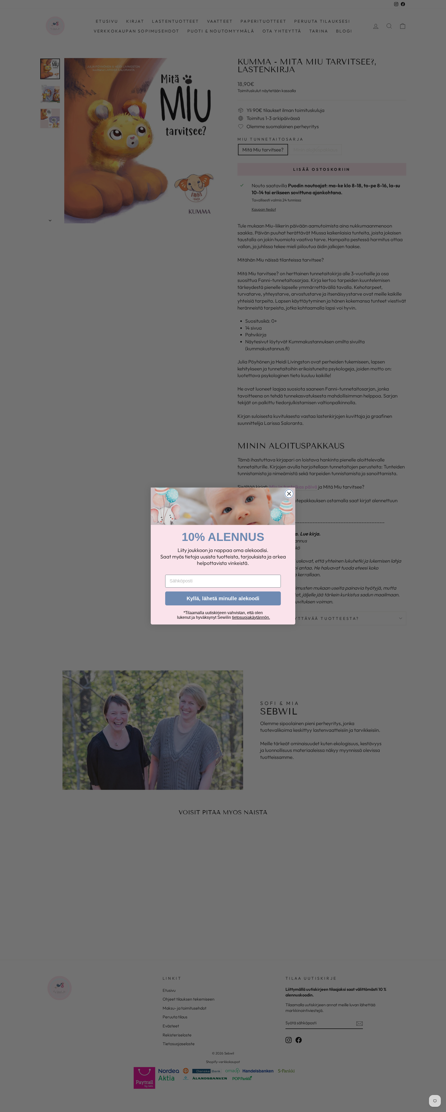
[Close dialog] (289, 494)
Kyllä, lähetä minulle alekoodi (223, 598)
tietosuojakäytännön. (251, 617)
